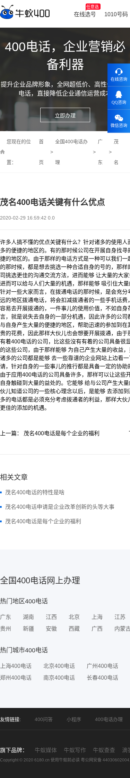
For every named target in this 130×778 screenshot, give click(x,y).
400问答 (44, 719)
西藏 (74, 629)
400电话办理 (109, 719)
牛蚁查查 (104, 750)
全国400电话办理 (71, 152)
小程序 (74, 719)
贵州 (5, 629)
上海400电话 (16, 666)
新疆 (28, 629)
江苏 (119, 617)
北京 (74, 617)
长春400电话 (102, 678)
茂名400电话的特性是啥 (34, 492)
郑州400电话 (16, 678)
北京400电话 (59, 666)
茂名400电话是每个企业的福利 (43, 521)
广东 (100, 152)
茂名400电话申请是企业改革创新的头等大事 (59, 507)
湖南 (28, 617)
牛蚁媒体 (46, 750)
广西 (97, 629)
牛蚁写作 (75, 750)
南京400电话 (59, 678)
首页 (41, 152)
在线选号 (86, 10)
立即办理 (65, 115)
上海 (97, 617)
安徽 (51, 629)
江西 (51, 617)
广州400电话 (102, 666)
